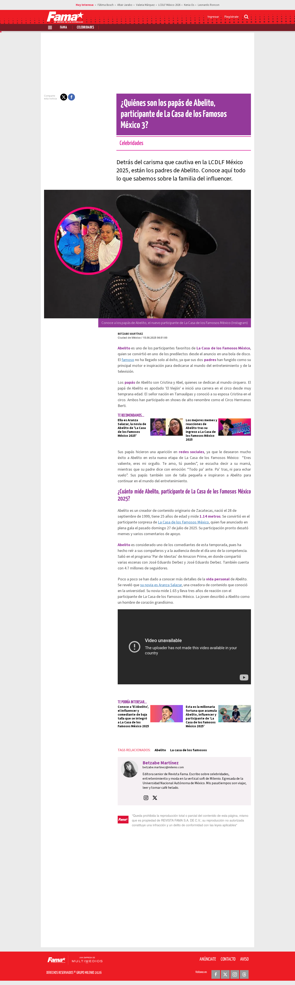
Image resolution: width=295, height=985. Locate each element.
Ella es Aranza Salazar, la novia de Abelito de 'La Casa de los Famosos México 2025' (132, 428)
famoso (128, 360)
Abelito (160, 750)
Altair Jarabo (124, 5)
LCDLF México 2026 (169, 5)
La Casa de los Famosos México (183, 522)
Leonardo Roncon (208, 5)
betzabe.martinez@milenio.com (163, 767)
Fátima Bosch (106, 5)
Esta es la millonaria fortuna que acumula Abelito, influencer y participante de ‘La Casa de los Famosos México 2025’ (201, 717)
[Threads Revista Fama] (244, 974)
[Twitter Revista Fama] (225, 974)
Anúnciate (208, 959)
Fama (63, 27)
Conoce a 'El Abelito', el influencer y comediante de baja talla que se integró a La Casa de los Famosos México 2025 (133, 717)
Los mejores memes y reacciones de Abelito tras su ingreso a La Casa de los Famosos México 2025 (201, 430)
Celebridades (85, 27)
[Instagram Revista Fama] (234, 974)
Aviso (244, 959)
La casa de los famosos (188, 750)
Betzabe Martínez (130, 334)
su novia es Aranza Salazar (161, 585)
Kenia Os (189, 5)
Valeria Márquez (145, 5)
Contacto (228, 959)
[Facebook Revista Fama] (215, 974)
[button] (63, 97)
